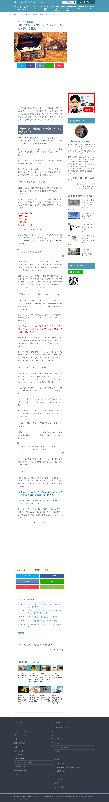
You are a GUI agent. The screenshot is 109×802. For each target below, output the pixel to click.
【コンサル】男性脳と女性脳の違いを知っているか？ (88, 216)
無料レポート (18, 751)
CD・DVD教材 (19, 759)
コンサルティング (61, 779)
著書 (15, 747)
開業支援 (58, 743)
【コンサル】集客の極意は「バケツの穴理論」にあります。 (88, 239)
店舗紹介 (58, 751)
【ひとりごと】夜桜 (56, 650)
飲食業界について (61, 771)
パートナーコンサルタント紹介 (65, 763)
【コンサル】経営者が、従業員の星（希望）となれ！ (36, 645)
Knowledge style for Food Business (67, 767)
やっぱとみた (77, 797)
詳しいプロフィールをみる (86, 184)
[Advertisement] (40, 90)
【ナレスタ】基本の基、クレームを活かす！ (88, 227)
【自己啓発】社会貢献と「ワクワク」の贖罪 (42, 621)
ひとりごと (58, 775)
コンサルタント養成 (61, 747)
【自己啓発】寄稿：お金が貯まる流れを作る (42, 617)
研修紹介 (58, 783)
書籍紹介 (58, 759)
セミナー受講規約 (20, 766)
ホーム (34, 7)
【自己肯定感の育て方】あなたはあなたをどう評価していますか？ (45, 605)
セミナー (17, 739)
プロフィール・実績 (45, 9)
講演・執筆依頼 (78, 7)
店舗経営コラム (19, 755)
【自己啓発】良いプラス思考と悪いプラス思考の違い (88, 251)
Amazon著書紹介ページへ (86, 188)
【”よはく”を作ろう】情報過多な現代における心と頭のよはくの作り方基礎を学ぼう (45, 612)
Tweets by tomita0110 (62, 727)
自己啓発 (21, 599)
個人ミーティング (56, 9)
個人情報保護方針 (20, 770)
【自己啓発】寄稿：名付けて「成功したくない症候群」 (45, 626)
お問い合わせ (86, 2)
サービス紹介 (59, 787)
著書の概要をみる (89, 186)
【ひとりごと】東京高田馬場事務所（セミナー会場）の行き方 (88, 203)
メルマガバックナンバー (22, 762)
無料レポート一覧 (67, 9)
